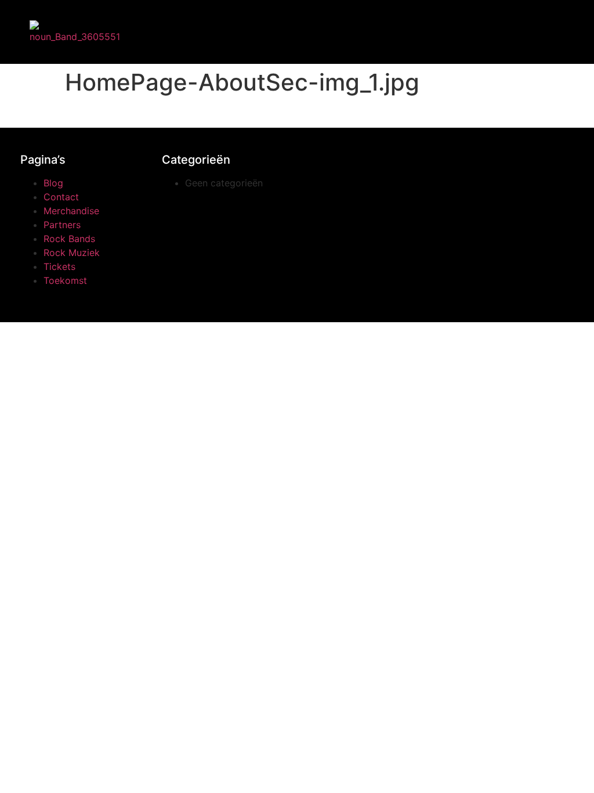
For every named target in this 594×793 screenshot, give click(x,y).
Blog (53, 183)
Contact (61, 197)
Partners (62, 224)
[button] (150, 29)
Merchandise (71, 211)
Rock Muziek (72, 252)
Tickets (59, 266)
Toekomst (65, 280)
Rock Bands (69, 238)
